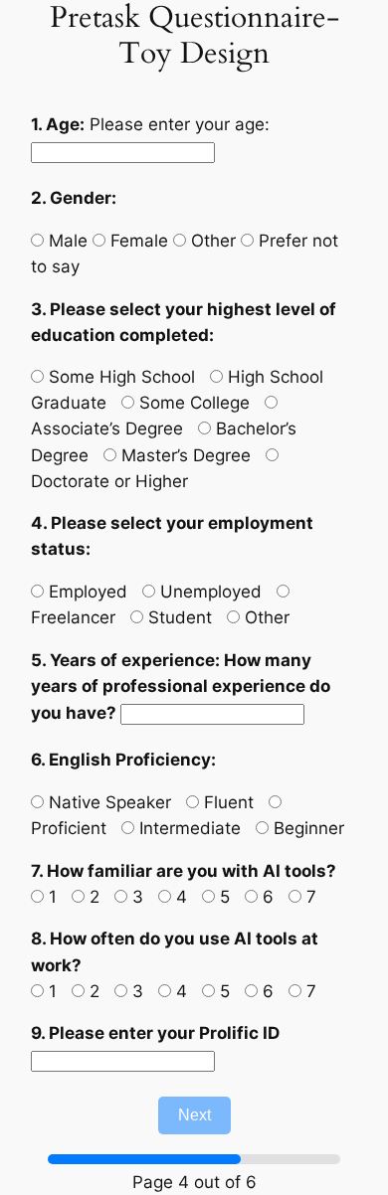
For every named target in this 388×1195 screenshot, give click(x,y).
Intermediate (187, 828)
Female (136, 241)
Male (66, 241)
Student (177, 617)
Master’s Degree (183, 455)
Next (194, 1115)
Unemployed (208, 591)
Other (211, 241)
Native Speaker (107, 802)
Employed (85, 591)
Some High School (119, 377)
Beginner (306, 828)
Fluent (226, 802)
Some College (192, 403)
